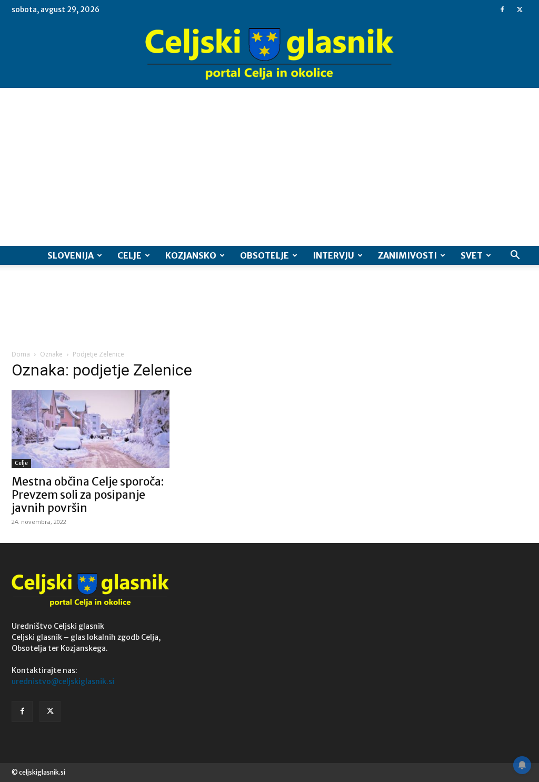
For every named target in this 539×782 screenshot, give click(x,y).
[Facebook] (502, 9)
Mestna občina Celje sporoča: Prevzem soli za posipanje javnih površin (88, 494)
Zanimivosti (407, 255)
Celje (129, 255)
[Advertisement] (269, 167)
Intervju (333, 255)
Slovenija (70, 255)
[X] (519, 9)
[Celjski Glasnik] (269, 54)
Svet (472, 255)
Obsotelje (264, 255)
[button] (514, 256)
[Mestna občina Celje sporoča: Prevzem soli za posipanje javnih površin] (90, 429)
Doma (21, 354)
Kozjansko (190, 255)
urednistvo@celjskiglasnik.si (63, 681)
